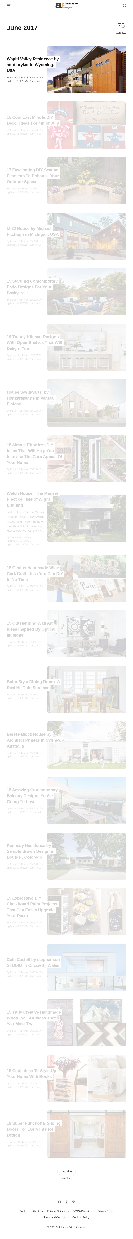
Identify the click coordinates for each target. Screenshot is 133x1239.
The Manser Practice (20, 537)
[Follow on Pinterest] (73, 1202)
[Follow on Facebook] (59, 1202)
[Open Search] (124, 5)
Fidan (13, 77)
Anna (12, 188)
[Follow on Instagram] (66, 1202)
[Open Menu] (8, 5)
